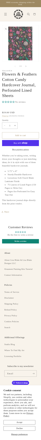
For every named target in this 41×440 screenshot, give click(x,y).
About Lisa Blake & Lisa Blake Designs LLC (18, 261)
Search (7, 327)
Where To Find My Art (14, 350)
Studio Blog (9, 344)
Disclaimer (9, 298)
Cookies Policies (11, 321)
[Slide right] (26, 66)
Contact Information (13, 275)
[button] (6, 14)
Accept (19, 422)
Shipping (5, 116)
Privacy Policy (10, 315)
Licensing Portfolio (12, 356)
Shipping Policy (11, 304)
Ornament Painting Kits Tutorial (18, 269)
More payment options (20, 149)
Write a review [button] (20, 241)
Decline (19, 428)
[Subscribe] (34, 373)
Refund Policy (10, 310)
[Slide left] (15, 66)
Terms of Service (11, 292)
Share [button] (6, 212)
